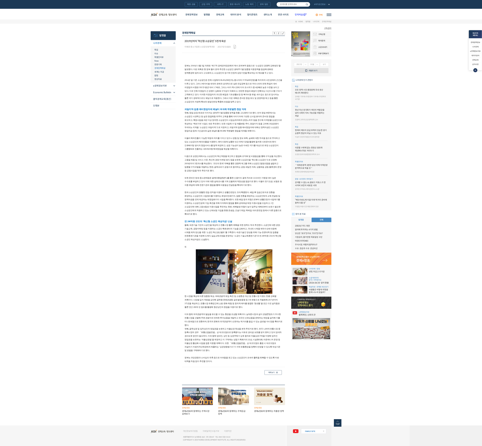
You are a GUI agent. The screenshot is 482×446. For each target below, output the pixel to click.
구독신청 (321, 34)
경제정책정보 (191, 14)
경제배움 (301, 14)
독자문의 (321, 41)
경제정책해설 (326, 21)
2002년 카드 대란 (302, 226)
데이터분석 (475, 55)
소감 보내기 (322, 47)
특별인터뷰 (159, 57)
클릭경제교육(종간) (162, 99)
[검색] (293, 4)
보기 (324, 64)
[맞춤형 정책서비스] (311, 303)
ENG (321, 15)
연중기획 (158, 64)
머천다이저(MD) (301, 241)
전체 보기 (321, 4)
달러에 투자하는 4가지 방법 (306, 229)
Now (156, 61)
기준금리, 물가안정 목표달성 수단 (308, 237)
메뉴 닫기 (475, 70)
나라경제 (316, 21)
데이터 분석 (235, 14)
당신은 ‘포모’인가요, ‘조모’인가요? (309, 233)
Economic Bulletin (162, 92)
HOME (300, 21)
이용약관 (227, 431)
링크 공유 (283, 33)
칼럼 (156, 75)
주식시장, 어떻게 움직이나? (306, 244)
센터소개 (268, 14)
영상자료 (158, 79)
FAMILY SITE (310, 431)
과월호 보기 (313, 70)
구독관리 (327, 28)
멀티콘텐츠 (252, 14)
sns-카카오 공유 (274, 33)
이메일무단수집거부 (211, 431)
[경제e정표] (311, 259)
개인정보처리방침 (190, 431)
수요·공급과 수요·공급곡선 (306, 248)
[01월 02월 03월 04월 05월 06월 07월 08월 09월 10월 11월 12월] (313, 64)
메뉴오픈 (174, 43)
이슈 (156, 53)
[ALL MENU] (329, 15)
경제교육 (220, 14)
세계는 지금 (159, 72)
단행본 (156, 105)
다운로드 (234, 47)
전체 (321, 219)
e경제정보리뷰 (160, 85)
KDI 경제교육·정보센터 (163, 14)
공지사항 (475, 64)
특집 (156, 50)
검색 (307, 4)
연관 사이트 (283, 14)
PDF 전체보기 (323, 53)
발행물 (207, 14)
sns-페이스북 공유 (279, 33)
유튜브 (296, 431)
